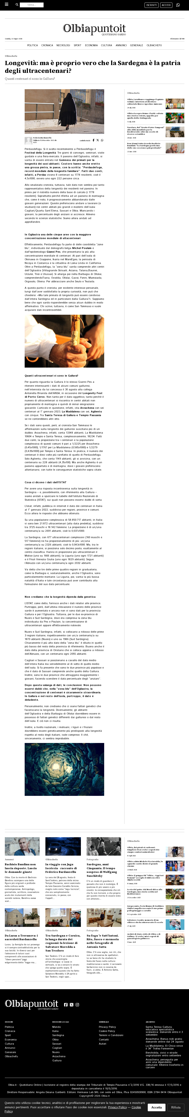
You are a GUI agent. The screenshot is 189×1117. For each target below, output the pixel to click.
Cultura (106, 45)
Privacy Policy (107, 1027)
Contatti (104, 1040)
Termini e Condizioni (111, 1035)
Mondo (56, 1027)
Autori (102, 1044)
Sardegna (58, 1035)
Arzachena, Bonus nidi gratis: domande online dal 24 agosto (164, 1040)
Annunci (121, 45)
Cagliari (57, 1048)
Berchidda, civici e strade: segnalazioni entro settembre (163, 1054)
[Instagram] (77, 1005)
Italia (55, 1031)
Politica (32, 45)
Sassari (56, 1044)
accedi (166, 5)
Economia (91, 45)
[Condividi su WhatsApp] (178, 5)
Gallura (57, 1061)
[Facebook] (65, 1005)
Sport (77, 45)
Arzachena (58, 1056)
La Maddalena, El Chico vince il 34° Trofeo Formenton (164, 1047)
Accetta (156, 1107)
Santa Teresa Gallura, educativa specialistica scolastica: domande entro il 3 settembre (164, 1031)
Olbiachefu (154, 45)
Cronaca (47, 45)
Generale (136, 45)
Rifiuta (175, 1107)
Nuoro (55, 1052)
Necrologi (63, 45)
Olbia (55, 1040)
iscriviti (151, 5)
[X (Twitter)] (71, 1005)
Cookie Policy (107, 1031)
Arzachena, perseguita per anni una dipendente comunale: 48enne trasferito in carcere (164, 1063)
